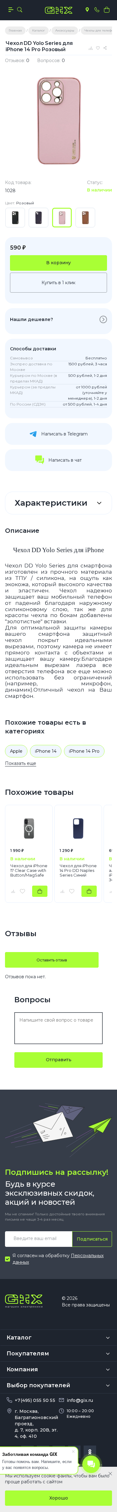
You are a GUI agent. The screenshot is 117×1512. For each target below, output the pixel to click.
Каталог (19, 1337)
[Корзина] (106, 9)
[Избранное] (99, 48)
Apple (16, 751)
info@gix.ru (80, 1400)
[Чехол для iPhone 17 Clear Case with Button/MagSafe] (28, 828)
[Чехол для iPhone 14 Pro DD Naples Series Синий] (78, 828)
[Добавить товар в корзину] (39, 891)
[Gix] (58, 10)
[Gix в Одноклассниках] (90, 1452)
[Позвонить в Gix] (96, 9)
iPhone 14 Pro (84, 751)
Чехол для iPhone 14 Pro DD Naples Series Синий (78, 870)
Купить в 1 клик (58, 282)
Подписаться (92, 1239)
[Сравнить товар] (12, 891)
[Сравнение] (91, 48)
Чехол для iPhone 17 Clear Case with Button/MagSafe (28, 870)
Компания (22, 1369)
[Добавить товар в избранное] (22, 891)
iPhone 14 (45, 751)
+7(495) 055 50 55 (35, 1400)
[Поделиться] (106, 48)
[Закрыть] (110, 1474)
